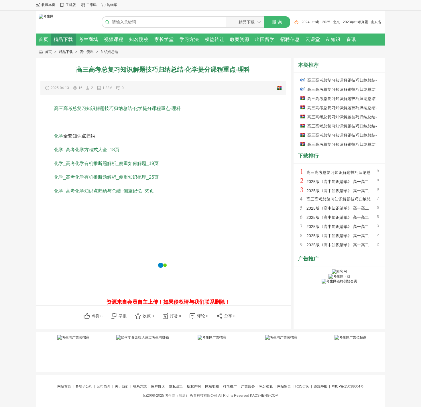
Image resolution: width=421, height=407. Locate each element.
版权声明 (194, 386)
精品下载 (66, 52)
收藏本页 (48, 5)
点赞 (97, 316)
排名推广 (230, 386)
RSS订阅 (302, 386)
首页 (48, 52)
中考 (315, 22)
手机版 (71, 5)
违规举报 (320, 386)
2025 (326, 22)
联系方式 (140, 386)
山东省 (376, 22)
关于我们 (122, 386)
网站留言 (284, 386)
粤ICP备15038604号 (348, 386)
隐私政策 (176, 386)
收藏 (148, 316)
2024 (306, 22)
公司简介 (104, 386)
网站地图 (212, 386)
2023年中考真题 (355, 22)
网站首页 (64, 386)
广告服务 (248, 386)
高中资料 (87, 52)
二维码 (91, 5)
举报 (123, 316)
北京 (336, 22)
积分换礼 (266, 386)
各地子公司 (84, 386)
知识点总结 (109, 52)
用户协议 (158, 386)
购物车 (112, 5)
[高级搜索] (294, 22)
